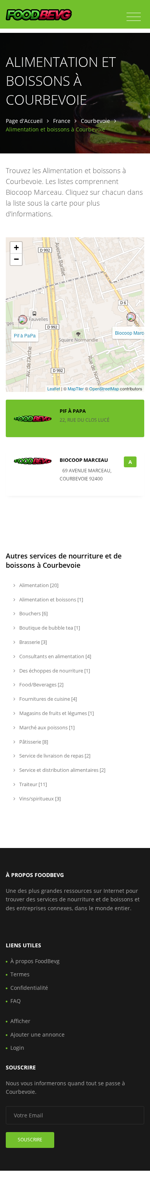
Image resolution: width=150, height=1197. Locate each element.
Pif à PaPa (25, 335)
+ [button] (16, 247)
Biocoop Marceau (84, 459)
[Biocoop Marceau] (131, 317)
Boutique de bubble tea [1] (49, 627)
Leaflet (53, 388)
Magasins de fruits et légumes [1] (56, 713)
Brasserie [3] (32, 642)
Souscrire (30, 1139)
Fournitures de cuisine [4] (47, 698)
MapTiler (76, 388)
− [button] (16, 259)
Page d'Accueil (24, 120)
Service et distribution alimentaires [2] (61, 769)
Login (17, 1047)
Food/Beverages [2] (40, 684)
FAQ (15, 1001)
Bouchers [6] (33, 613)
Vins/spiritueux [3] (39, 798)
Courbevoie (95, 120)
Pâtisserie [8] (33, 741)
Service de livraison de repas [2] (54, 755)
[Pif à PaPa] (22, 319)
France (61, 120)
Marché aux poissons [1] (46, 727)
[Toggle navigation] (134, 17)
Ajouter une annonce (37, 1034)
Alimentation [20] (38, 585)
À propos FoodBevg (35, 961)
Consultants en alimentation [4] (54, 656)
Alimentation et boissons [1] (50, 599)
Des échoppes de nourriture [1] (54, 670)
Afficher (20, 1021)
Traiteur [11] (32, 784)
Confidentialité (29, 987)
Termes (20, 974)
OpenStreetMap (104, 388)
